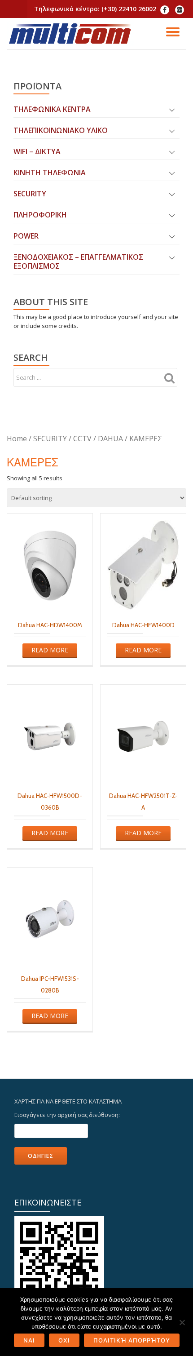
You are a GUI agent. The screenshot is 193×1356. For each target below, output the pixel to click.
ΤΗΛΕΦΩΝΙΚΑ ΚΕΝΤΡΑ (52, 109)
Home (17, 438)
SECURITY (29, 194)
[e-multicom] (72, 33)
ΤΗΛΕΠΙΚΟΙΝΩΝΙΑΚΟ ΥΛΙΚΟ (60, 130)
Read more (49, 650)
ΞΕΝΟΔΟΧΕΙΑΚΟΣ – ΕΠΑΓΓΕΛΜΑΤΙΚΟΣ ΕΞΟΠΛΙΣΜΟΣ (78, 261)
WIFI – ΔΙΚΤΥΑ (37, 151)
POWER (26, 236)
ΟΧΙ (64, 1340)
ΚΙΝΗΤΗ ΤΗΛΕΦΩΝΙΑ (49, 172)
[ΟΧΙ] (181, 1322)
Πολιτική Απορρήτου (131, 1340)
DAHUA (110, 438)
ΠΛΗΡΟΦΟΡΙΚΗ (40, 215)
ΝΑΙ (29, 1340)
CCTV (82, 438)
